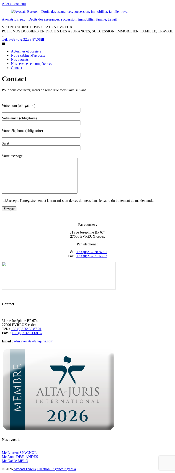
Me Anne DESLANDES (20, 457)
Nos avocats (19, 59)
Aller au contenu (14, 4)
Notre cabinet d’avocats (28, 55)
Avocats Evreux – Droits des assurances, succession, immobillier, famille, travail (59, 19)
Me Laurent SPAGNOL (19, 453)
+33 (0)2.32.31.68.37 (91, 256)
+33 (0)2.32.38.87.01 (21, 39)
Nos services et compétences (31, 64)
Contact (16, 68)
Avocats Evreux (24, 469)
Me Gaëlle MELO (15, 461)
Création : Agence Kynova (56, 469)
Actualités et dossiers (26, 51)
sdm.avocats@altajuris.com (33, 341)
